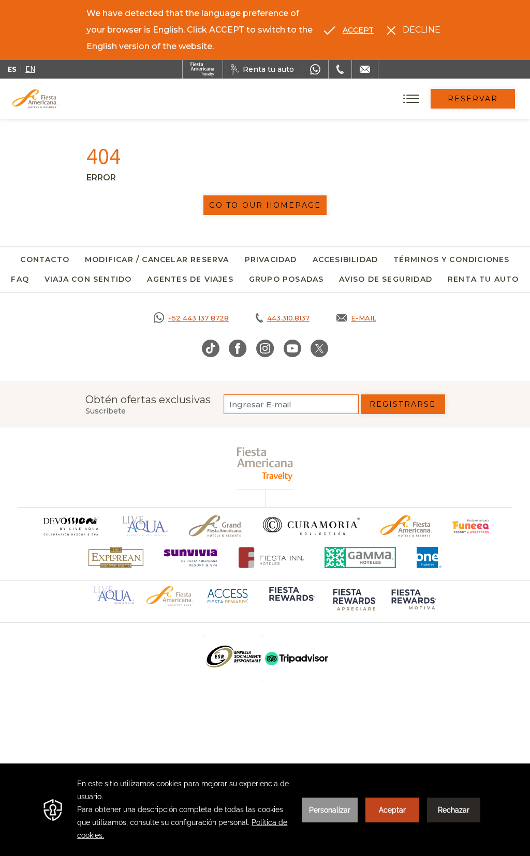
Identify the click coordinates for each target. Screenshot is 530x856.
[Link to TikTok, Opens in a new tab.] (210, 348)
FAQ (20, 279)
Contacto (44, 259)
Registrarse (403, 404)
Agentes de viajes (190, 279)
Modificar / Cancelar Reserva (157, 259)
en (30, 69)
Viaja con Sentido (88, 279)
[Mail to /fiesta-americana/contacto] (365, 69)
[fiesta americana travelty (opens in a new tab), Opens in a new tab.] (265, 464)
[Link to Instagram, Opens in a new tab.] (265, 348)
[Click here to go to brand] (70, 526)
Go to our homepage (265, 205)
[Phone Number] (340, 69)
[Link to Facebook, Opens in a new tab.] (238, 348)
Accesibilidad (345, 259)
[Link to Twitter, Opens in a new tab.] (319, 348)
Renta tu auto (483, 279)
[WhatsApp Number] (315, 69)
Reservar (473, 98)
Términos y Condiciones (451, 259)
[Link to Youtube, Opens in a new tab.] (292, 348)
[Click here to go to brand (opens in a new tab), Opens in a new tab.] (471, 526)
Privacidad (271, 259)
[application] (265, 809)
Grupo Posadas (286, 279)
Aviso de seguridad (385, 279)
